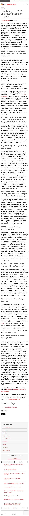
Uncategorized (6, 450)
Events (4, 433)
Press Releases (6, 439)
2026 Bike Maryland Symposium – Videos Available (14, 473)
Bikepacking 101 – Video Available (12, 487)
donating (8, 389)
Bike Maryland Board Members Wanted (13, 483)
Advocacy (5, 430)
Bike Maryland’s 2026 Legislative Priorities (12, 479)
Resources (5, 442)
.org (18, 399)
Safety (4, 444)
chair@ (11, 399)
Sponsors (5, 447)
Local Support (6, 436)
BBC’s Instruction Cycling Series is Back (14, 499)
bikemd (15, 399)
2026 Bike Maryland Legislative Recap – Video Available (14, 465)
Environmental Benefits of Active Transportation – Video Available (12, 503)
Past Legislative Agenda (10, 407)
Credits (9, 514)
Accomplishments (7, 427)
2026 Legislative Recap (10, 469)
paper (2, 323)
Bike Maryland (6, 20)
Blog (2, 8)
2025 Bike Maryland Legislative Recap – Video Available (14, 491)
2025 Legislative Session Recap (12, 496)
